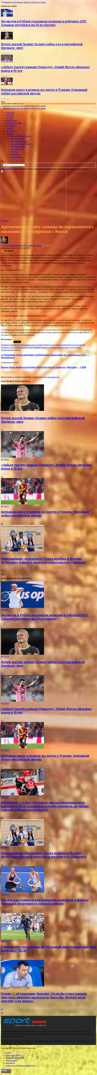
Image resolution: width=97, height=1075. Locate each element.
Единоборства (13, 123)
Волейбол (11, 126)
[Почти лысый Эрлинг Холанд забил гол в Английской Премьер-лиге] (7, 38)
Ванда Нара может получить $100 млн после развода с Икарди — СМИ (43, 367)
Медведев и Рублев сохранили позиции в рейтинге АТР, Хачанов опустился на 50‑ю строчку (44, 23)
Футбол (10, 115)
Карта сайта (11, 1060)
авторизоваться (51, 377)
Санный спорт (17, 149)
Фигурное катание (19, 141)
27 (2, 958)
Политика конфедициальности (20, 1065)
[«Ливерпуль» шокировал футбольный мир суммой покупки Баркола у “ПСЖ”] (22, 939)
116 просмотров (8, 245)
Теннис (10, 128)
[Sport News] (23, 2)
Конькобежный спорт (20, 144)
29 (2, 1009)
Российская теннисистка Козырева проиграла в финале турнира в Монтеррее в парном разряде (45, 901)
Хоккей (9, 118)
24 (2, 818)
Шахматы (15, 154)
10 (2, 430)
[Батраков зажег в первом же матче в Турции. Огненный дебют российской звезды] (7, 84)
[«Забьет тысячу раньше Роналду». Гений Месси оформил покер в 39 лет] (7, 61)
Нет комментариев (32, 245)
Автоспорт (11, 131)
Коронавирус (16, 138)
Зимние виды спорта (20, 136)
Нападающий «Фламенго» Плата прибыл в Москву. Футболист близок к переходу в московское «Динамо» (43, 560)
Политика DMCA (13, 1055)
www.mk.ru (18, 339)
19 (2, 476)
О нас (8, 1052)
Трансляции (16, 157)
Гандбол (14, 151)
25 (2, 523)
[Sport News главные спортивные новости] (24, 1026)
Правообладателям (14, 1058)
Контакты (10, 1063)
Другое (9, 133)
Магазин (10, 113)
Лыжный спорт (17, 146)
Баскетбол (11, 120)
